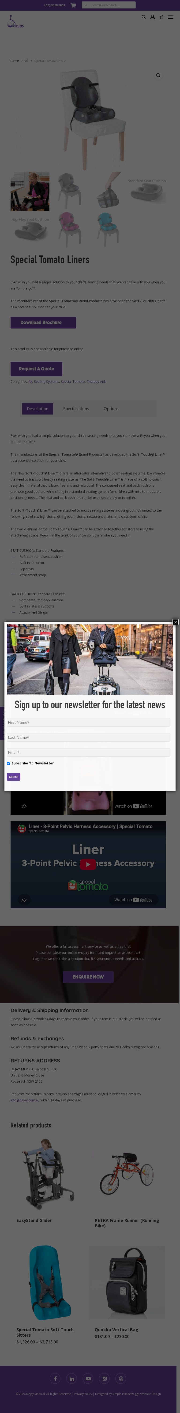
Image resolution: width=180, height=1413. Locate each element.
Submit (13, 777)
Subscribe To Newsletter (33, 763)
